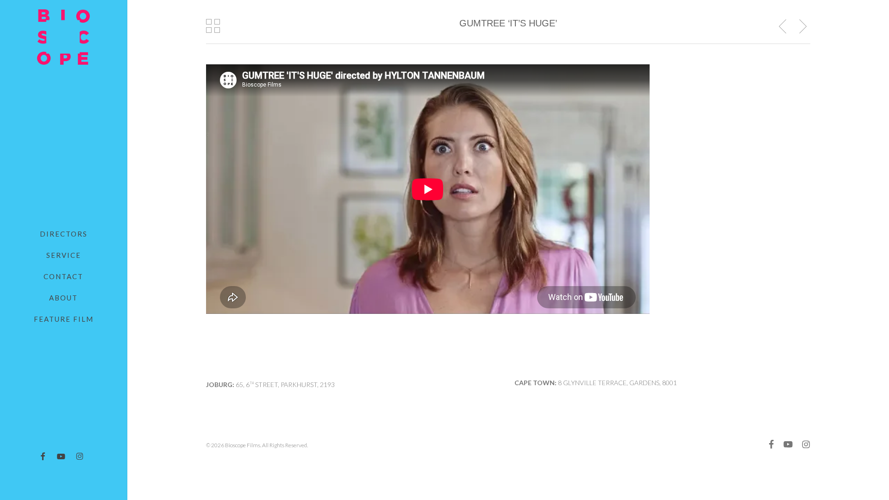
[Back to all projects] (213, 26)
